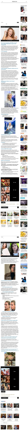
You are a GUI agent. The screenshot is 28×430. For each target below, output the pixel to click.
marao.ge (4, 242)
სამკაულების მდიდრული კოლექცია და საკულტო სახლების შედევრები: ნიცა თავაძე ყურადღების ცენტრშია (24, 12)
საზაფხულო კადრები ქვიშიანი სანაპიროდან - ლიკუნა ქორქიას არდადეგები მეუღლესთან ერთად (14, 371)
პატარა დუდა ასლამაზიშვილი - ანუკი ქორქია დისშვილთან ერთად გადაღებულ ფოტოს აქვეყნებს (14, 386)
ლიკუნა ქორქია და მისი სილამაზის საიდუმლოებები (7, 394)
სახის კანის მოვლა (3, 205)
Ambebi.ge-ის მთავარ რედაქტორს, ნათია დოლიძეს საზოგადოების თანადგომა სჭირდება (24, 31)
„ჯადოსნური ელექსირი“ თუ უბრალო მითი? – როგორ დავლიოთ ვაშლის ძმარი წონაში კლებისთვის (14, 182)
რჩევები (2, 22)
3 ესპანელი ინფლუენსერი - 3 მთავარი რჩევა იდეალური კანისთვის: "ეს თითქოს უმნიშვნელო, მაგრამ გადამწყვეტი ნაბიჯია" (14, 197)
